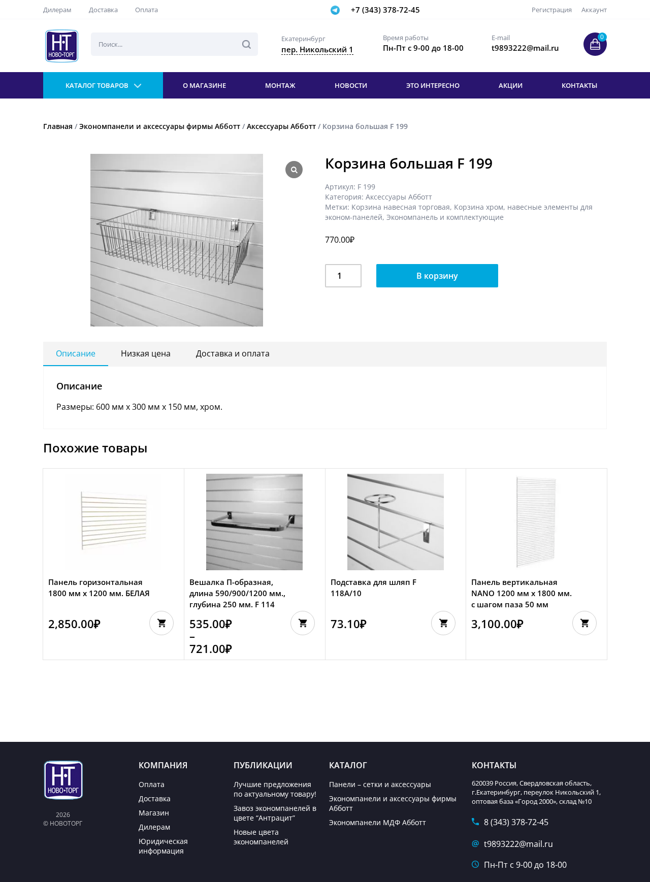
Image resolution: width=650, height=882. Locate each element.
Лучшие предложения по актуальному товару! (275, 789)
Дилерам (57, 9)
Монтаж (280, 85)
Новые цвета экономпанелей (261, 836)
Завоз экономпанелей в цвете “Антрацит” (275, 813)
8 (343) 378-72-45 (516, 822)
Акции (511, 85)
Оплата (146, 9)
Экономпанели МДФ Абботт (377, 822)
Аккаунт (594, 9)
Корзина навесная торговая (400, 207)
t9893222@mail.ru (518, 844)
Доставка (103, 9)
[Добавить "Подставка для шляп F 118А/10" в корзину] (443, 623)
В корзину (437, 275)
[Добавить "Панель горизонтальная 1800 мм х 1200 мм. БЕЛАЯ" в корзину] (161, 623)
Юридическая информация (163, 846)
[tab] (75, 354)
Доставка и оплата (233, 353)
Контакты (579, 85)
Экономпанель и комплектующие (445, 217)
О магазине (204, 85)
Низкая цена (146, 353)
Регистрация (552, 9)
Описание (75, 353)
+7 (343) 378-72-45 (385, 10)
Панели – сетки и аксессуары (380, 784)
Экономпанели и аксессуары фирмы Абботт (159, 126)
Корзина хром (478, 207)
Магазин (154, 813)
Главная (58, 126)
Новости (351, 85)
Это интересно (433, 85)
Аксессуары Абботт (281, 126)
